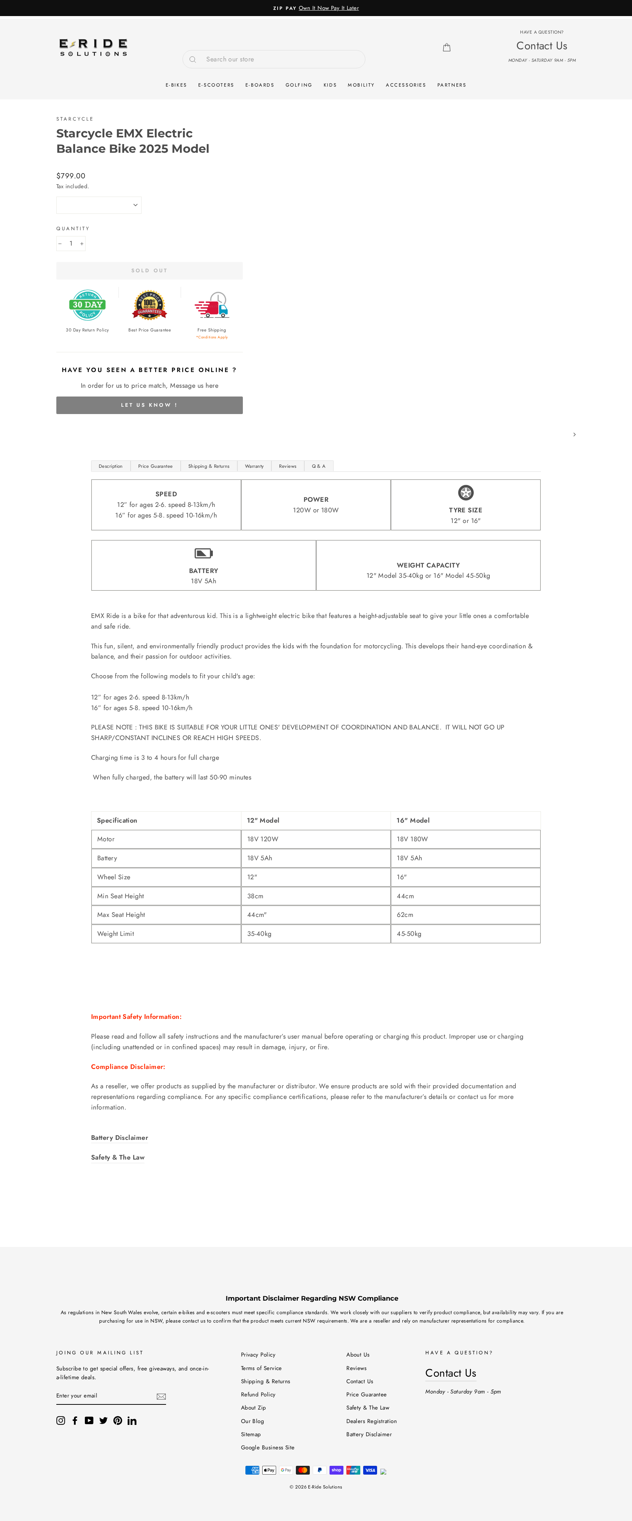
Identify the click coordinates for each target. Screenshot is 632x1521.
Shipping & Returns (209, 466)
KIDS (330, 84)
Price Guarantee (155, 466)
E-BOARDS (260, 84)
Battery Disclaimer (369, 1434)
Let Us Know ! (149, 405)
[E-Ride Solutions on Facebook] (75, 1420)
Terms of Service (261, 1368)
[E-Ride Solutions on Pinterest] (117, 1420)
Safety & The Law (367, 1408)
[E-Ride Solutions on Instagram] (60, 1420)
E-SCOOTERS (216, 84)
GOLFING (299, 84)
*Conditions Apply (212, 337)
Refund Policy (258, 1395)
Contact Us (359, 1381)
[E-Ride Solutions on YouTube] (89, 1420)
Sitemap (251, 1434)
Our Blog (252, 1421)
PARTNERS (452, 84)
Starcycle (75, 118)
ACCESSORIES (406, 84)
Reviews (287, 466)
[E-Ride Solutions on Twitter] (103, 1420)
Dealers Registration (371, 1421)
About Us (358, 1355)
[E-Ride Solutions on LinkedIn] (132, 1420)
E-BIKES (176, 84)
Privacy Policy (258, 1355)
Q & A (319, 466)
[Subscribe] (161, 1396)
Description (111, 466)
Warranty (254, 466)
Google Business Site (268, 1448)
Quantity (73, 228)
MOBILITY (361, 84)
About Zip (253, 1408)
